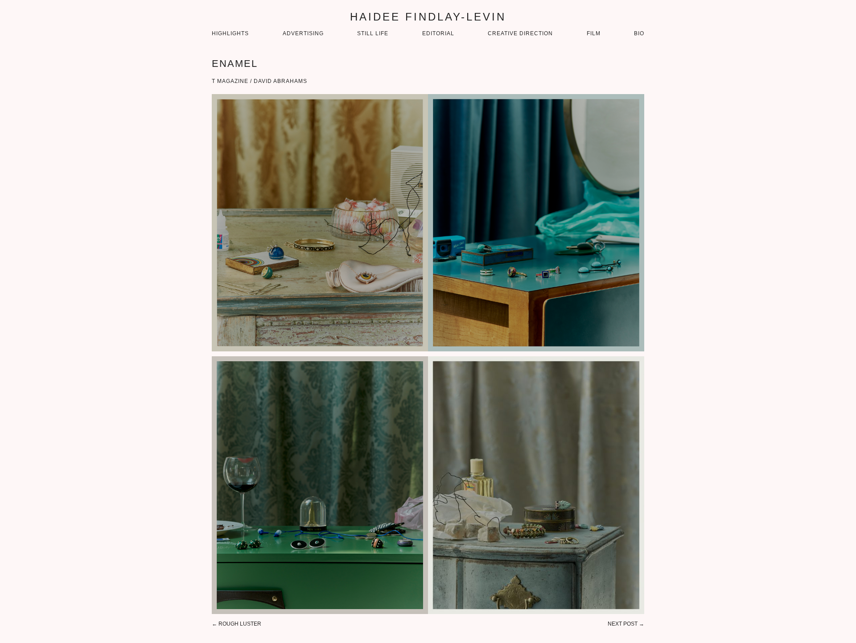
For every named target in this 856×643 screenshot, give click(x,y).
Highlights (230, 33)
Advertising (303, 33)
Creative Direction (520, 33)
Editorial (438, 33)
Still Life (372, 33)
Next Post (623, 624)
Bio (639, 33)
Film (594, 33)
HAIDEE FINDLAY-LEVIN (428, 17)
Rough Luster (239, 624)
